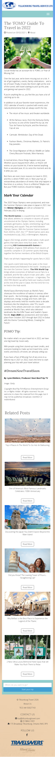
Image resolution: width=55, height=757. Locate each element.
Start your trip (28, 689)
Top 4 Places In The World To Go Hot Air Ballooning (27, 445)
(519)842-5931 (29, 721)
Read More (27, 457)
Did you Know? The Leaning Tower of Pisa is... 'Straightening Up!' (27, 576)
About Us (27, 703)
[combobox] (27, 685)
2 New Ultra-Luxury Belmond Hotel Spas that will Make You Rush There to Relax (27, 663)
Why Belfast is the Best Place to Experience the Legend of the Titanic (27, 619)
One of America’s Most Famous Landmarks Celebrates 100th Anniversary (27, 489)
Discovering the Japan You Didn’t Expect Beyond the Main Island (27, 533)
